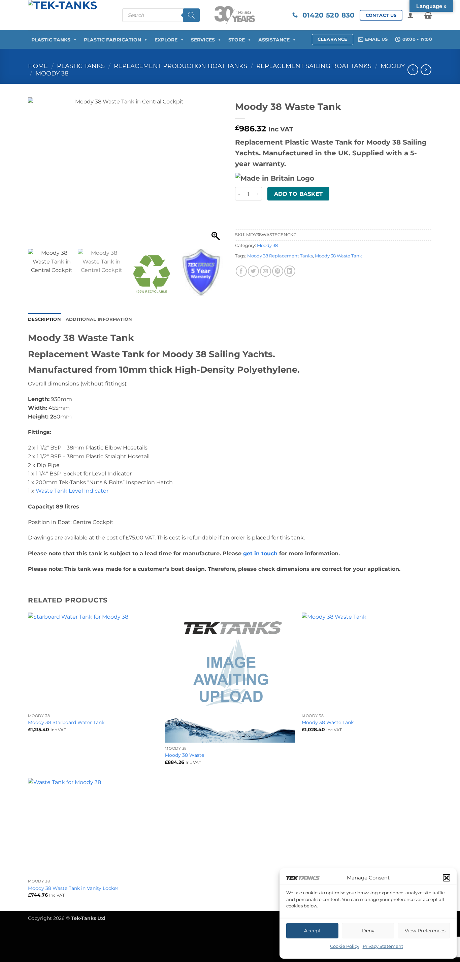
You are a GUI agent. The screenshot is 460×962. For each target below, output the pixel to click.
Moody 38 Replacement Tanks (280, 255)
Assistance (274, 40)
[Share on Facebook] (241, 271)
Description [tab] (44, 319)
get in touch (260, 553)
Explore (166, 40)
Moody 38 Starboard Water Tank (66, 722)
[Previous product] (426, 69)
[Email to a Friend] (265, 271)
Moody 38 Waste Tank (338, 255)
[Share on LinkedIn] (289, 271)
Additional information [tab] (99, 319)
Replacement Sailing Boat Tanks (313, 66)
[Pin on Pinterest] (277, 271)
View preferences (425, 931)
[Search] (191, 15)
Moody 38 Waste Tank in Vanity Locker (73, 888)
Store (236, 40)
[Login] (410, 15)
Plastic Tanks (50, 40)
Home (38, 66)
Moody (393, 66)
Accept (312, 931)
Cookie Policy (344, 946)
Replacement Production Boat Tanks (180, 66)
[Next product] (412, 69)
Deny (368, 931)
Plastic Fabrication (112, 40)
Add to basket (298, 194)
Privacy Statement (383, 946)
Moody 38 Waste (184, 755)
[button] (446, 877)
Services (203, 40)
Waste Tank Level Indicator (72, 491)
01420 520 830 (326, 15)
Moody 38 (51, 73)
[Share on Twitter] (253, 271)
